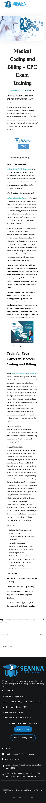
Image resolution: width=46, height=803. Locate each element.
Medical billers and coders (16, 198)
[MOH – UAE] (9, 707)
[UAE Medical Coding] (12, 701)
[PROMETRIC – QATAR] (13, 712)
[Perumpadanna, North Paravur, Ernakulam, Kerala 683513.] (23, 766)
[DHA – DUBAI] (23, 707)
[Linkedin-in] (20, 797)
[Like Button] (38, 619)
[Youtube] (31, 797)
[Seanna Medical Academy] (20, 4)
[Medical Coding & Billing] (14, 696)
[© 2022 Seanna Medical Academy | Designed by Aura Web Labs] (23, 791)
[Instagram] (14, 797)
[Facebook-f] (26, 797)
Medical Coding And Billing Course (19, 169)
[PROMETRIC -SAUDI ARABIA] (17, 717)
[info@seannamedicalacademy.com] (23, 754)
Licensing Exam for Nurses (13, 620)
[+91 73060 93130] (23, 759)
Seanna (31, 90)
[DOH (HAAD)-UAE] (33, 701)
